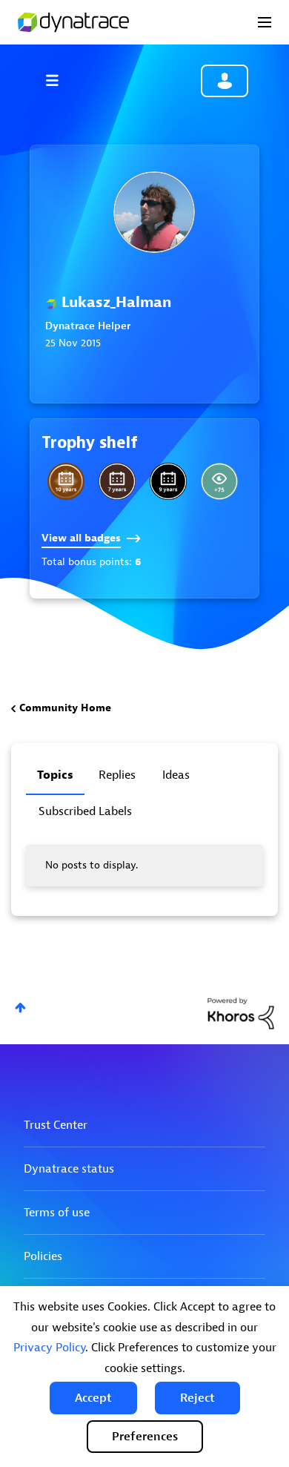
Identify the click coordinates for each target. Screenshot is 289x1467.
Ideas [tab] (176, 775)
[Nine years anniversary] (168, 481)
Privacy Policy (49, 1347)
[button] (93, 1398)
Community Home (65, 708)
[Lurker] (219, 481)
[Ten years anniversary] (65, 481)
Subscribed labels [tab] (85, 811)
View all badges (81, 538)
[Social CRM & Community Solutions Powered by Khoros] (240, 1012)
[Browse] (59, 80)
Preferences (145, 1436)
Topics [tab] (55, 775)
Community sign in (224, 81)
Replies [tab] (117, 775)
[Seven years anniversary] (117, 481)
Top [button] (20, 1007)
